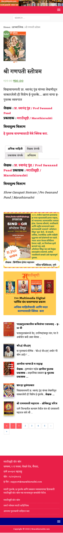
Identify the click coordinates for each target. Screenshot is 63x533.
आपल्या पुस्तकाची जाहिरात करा (17, 511)
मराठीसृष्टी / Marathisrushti (34, 118)
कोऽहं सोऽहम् (24, 346)
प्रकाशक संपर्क (15, 155)
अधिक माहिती (15, 149)
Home (7, 27)
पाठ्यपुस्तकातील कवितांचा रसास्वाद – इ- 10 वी (38, 326)
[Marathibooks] (31, 4)
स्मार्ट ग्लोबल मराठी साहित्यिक (16, 506)
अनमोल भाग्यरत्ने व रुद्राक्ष (30, 364)
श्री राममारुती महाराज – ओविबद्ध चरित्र (37, 403)
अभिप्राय (31, 155)
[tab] (15, 149)
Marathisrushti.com (40, 529)
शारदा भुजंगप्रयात (25, 385)
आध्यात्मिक (17, 27)
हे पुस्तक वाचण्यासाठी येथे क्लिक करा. (26, 133)
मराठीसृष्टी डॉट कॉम (12, 500)
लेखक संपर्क (33, 149)
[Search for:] (31, 18)
